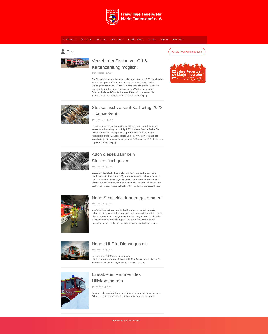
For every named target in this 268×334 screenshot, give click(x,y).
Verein (164, 39)
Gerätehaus (135, 39)
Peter (110, 73)
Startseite (69, 39)
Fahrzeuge (117, 39)
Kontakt (178, 39)
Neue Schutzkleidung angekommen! (127, 197)
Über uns (86, 39)
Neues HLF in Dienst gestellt (119, 243)
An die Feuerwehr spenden (187, 51)
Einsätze (101, 39)
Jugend (151, 39)
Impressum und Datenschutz (126, 320)
